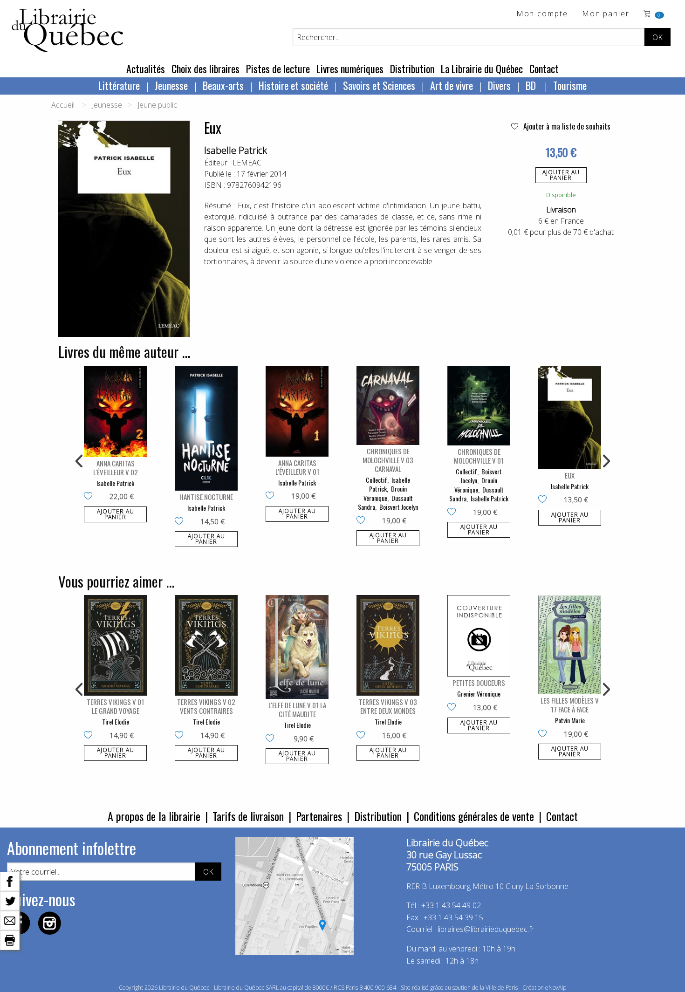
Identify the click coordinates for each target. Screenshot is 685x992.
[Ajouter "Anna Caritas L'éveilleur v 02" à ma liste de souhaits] (90, 497)
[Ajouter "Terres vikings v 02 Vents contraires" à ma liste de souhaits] (181, 736)
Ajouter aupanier (561, 175)
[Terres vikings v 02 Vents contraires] (206, 645)
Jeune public (157, 105)
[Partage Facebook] (10, 881)
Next (605, 461)
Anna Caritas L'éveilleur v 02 (115, 467)
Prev (79, 461)
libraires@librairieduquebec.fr (486, 929)
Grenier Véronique (478, 693)
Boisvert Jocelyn (398, 507)
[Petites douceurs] (478, 636)
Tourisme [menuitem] (570, 85)
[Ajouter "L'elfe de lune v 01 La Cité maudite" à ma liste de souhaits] (272, 739)
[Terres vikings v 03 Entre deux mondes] (387, 645)
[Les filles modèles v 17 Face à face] (569, 644)
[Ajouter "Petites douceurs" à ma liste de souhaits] (453, 708)
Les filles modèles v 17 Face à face (570, 704)
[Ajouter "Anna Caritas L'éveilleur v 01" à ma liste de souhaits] (272, 496)
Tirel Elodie (115, 721)
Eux (570, 475)
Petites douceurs (478, 682)
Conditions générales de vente (474, 815)
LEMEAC (247, 162)
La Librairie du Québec (482, 68)
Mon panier (606, 14)
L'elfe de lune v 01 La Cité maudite (297, 709)
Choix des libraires (205, 68)
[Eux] (569, 417)
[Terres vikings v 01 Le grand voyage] (115, 645)
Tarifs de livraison (248, 815)
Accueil (63, 105)
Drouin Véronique (385, 493)
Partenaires (319, 815)
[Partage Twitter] (10, 900)
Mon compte (542, 14)
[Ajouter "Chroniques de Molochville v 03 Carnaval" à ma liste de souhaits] (362, 521)
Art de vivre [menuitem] (451, 85)
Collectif (376, 480)
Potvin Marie (570, 720)
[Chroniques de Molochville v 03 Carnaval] (387, 405)
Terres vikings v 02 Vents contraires (206, 706)
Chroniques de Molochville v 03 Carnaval (388, 460)
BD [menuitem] (532, 85)
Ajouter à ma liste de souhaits (565, 126)
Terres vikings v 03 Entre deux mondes (388, 706)
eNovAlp (555, 988)
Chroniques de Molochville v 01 (479, 455)
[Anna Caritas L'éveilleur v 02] (115, 411)
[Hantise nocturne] (206, 428)
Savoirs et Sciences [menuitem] (379, 85)
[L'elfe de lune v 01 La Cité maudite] (297, 647)
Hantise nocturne (206, 497)
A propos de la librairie (154, 815)
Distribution (412, 68)
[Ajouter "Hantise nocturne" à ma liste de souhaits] (181, 522)
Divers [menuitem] (499, 85)
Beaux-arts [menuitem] (223, 85)
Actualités (145, 68)
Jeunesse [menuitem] (171, 85)
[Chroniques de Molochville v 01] (478, 405)
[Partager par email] (10, 920)
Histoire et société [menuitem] (293, 85)
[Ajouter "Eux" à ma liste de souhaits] (544, 500)
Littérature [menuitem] (119, 85)
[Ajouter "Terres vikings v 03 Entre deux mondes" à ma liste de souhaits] (362, 736)
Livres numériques (350, 68)
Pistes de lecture (278, 68)
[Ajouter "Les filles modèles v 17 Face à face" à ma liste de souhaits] (544, 734)
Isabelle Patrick (235, 150)
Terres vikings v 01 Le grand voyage (115, 706)
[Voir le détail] (115, 411)
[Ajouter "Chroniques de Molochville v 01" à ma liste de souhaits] (453, 512)
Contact (544, 68)
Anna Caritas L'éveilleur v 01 (297, 467)
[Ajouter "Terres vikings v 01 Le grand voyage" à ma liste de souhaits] (90, 736)
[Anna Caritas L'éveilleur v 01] (297, 411)
